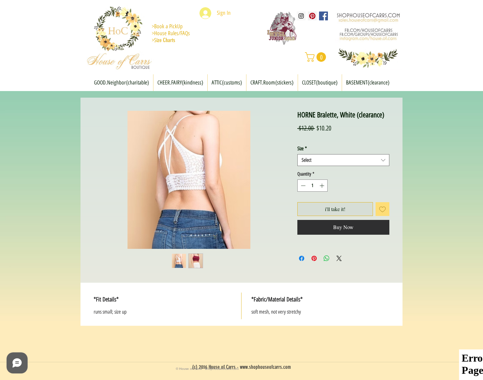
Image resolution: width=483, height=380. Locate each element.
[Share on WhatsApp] (327, 258)
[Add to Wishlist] (382, 209)
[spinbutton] (312, 185)
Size (302, 149)
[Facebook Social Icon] (323, 16)
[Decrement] (302, 185)
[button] (316, 57)
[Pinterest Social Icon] (312, 16)
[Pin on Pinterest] (314, 258)
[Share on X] (339, 258)
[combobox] (343, 160)
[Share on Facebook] (302, 258)
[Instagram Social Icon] (301, 16)
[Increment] (322, 185)
